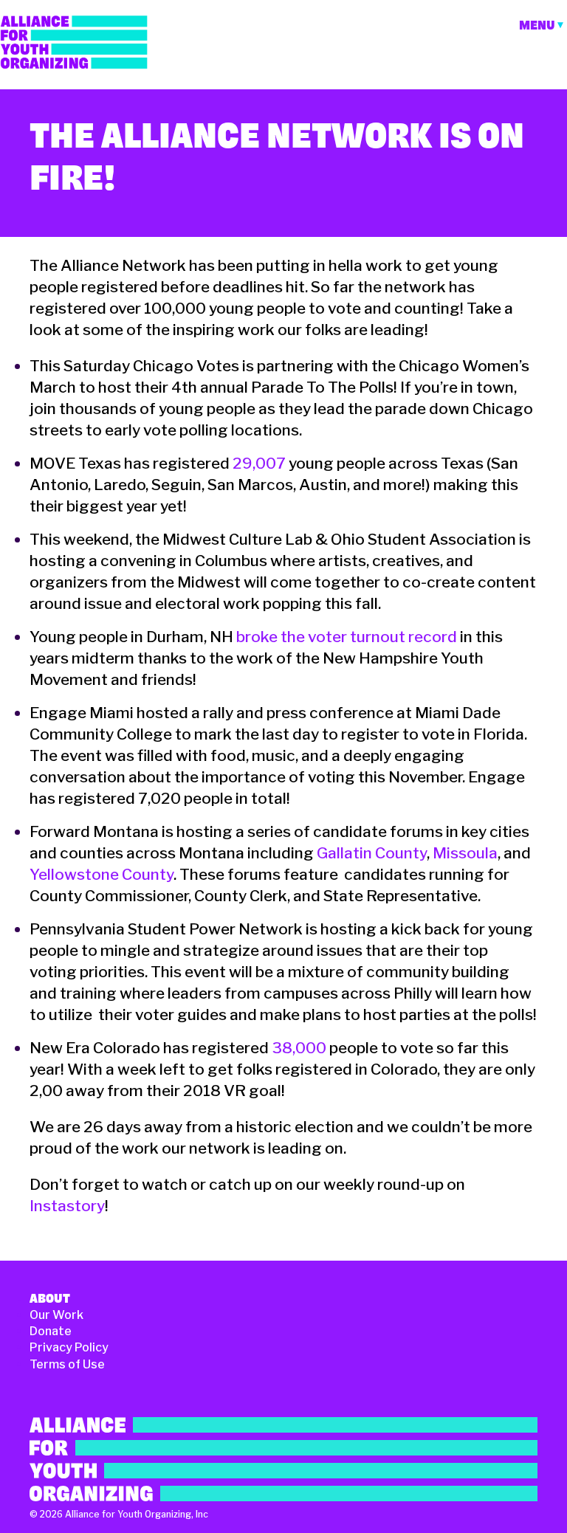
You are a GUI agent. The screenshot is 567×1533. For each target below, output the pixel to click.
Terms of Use (67, 1364)
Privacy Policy (69, 1347)
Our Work (56, 1315)
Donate (51, 1331)
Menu (537, 25)
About (50, 1298)
